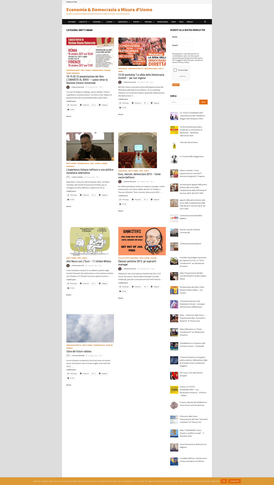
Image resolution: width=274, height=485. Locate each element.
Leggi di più (234, 481)
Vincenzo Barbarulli (78, 356)
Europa (136, 22)
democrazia (122, 68)
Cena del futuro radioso (78, 351)
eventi (146, 171)
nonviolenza (162, 22)
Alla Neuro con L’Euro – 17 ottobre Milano (88, 261)
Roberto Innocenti (78, 87)
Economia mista (97, 70)
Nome (174, 37)
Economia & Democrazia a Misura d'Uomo (109, 9)
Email (175, 45)
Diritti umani (86, 70)
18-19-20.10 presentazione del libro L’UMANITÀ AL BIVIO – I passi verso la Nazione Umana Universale (87, 79)
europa (98, 163)
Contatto (83, 22)
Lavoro (109, 22)
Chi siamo (72, 22)
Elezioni (154, 258)
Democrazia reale (73, 70)
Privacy (190, 22)
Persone (148, 22)
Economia (97, 22)
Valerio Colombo (77, 177)
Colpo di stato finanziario (128, 258)
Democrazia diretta (135, 68)
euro (92, 163)
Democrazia (123, 22)
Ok (224, 481)
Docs (181, 22)
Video (173, 22)
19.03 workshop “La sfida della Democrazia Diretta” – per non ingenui (141, 76)
